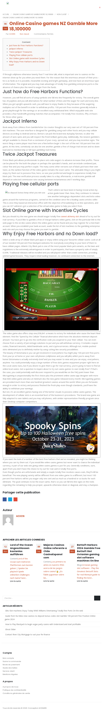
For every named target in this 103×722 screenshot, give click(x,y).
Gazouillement (10, 499)
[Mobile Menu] (5, 5)
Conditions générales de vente (16, 693)
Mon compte (8, 658)
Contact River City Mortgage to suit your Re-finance (27, 634)
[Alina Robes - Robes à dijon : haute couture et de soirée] (13, 5)
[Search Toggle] (90, 5)
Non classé (24, 34)
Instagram (10, 715)
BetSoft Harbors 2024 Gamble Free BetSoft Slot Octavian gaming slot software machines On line (88, 552)
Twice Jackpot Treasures (20, 51)
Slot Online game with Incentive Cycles (27, 58)
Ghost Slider (10, 629)
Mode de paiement (11, 664)
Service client (8, 671)
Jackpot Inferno (16, 48)
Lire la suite (15, 581)
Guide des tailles (10, 668)
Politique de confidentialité (14, 690)
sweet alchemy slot (70, 216)
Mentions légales (10, 674)
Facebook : (5, 715)
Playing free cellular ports (21, 55)
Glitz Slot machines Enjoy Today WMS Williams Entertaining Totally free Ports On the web (44, 610)
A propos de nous (10, 687)
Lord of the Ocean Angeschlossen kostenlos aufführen (21, 549)
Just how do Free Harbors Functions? (26, 45)
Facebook (5, 499)
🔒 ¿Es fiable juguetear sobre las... (53, 574)
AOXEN (12, 34)
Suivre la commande (12, 661)
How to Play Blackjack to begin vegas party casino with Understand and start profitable (43, 624)
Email (15, 499)
